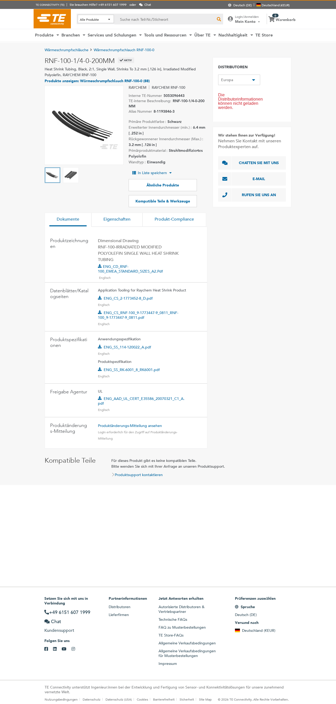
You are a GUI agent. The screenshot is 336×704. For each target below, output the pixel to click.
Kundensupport (59, 630)
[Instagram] (75, 649)
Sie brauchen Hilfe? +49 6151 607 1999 (98, 4)
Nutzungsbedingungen (61, 699)
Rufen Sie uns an (259, 194)
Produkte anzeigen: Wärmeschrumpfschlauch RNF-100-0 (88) (97, 81)
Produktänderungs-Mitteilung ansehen (130, 425)
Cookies (142, 699)
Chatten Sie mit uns (259, 162)
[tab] (68, 220)
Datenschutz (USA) (119, 699)
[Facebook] (48, 649)
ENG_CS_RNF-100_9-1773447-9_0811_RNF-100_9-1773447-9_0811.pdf (138, 315)
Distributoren (119, 606)
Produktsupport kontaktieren (139, 474)
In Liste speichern (152, 172)
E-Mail (259, 178)
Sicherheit (187, 699)
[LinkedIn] (57, 649)
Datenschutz (92, 699)
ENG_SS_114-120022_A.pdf (127, 347)
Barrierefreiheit (164, 699)
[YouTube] (66, 649)
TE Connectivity (52, 18)
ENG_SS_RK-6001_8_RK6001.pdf (132, 369)
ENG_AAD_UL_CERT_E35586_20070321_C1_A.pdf (141, 401)
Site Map (205, 699)
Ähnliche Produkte (162, 185)
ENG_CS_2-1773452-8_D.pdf (128, 298)
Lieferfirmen (119, 614)
